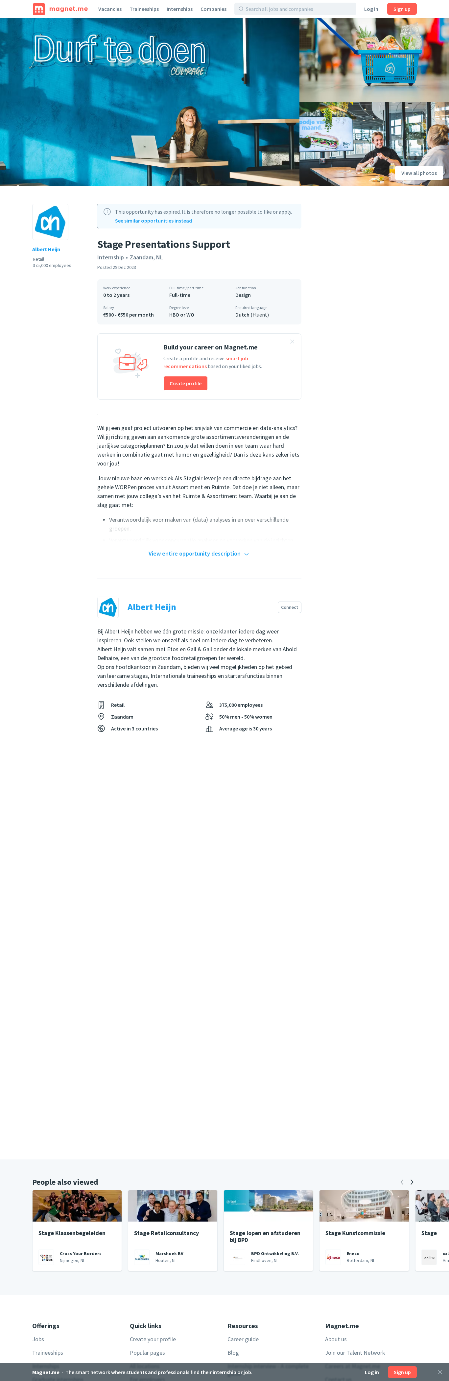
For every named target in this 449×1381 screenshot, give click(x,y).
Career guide (243, 1339)
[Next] (412, 1182)
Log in (371, 9)
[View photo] (149, 102)
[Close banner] (292, 342)
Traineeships (144, 9)
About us (336, 1339)
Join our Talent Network (355, 1352)
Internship (110, 257)
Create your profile (153, 1339)
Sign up (402, 9)
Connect (289, 607)
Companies (213, 9)
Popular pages (147, 1352)
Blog (233, 1352)
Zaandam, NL (146, 257)
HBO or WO (181, 314)
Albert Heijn (46, 249)
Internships (180, 9)
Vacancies (110, 9)
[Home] (60, 9)
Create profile (185, 383)
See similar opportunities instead (153, 220)
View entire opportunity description (195, 553)
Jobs (38, 1339)
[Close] (440, 1372)
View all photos (419, 173)
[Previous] (402, 1182)
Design (243, 295)
